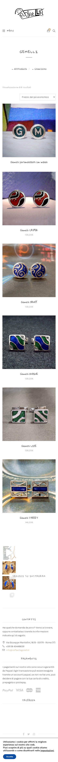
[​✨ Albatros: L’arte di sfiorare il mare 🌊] (9, 568)
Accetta (9, 756)
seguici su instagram (29, 576)
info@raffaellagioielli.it (17, 650)
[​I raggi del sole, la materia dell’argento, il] (9, 598)
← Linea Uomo (39, 69)
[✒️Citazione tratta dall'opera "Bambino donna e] (9, 553)
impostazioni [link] (47, 750)
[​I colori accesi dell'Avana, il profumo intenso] (9, 583)
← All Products (19, 69)
